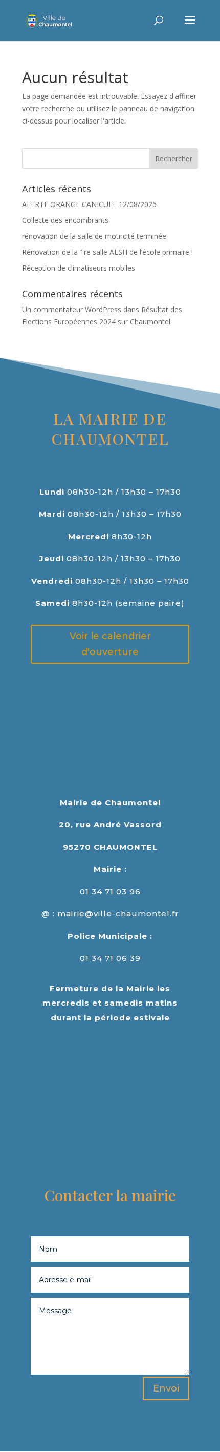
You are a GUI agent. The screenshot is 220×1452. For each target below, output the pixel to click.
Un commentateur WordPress (71, 309)
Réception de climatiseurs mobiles (78, 268)
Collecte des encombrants (65, 220)
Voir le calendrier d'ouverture (110, 644)
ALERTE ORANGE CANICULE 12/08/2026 (89, 204)
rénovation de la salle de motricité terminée (94, 236)
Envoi (166, 1388)
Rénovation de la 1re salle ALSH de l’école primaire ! (107, 252)
